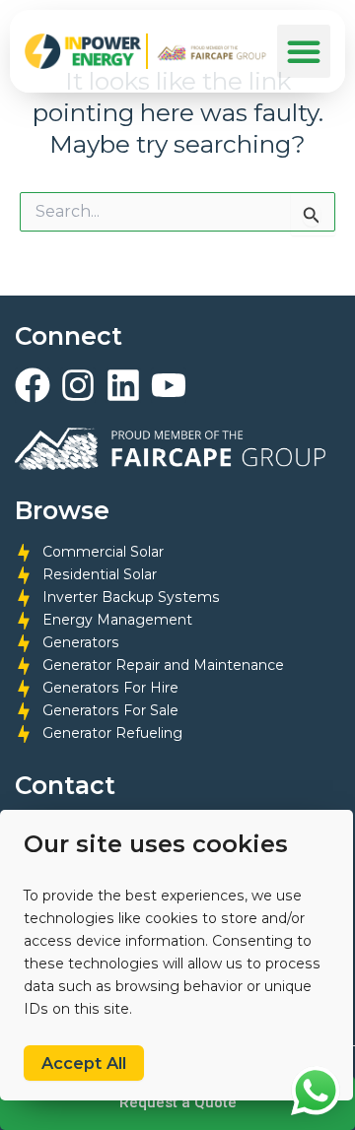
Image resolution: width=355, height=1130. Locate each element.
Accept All (83, 1063)
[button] (303, 51)
